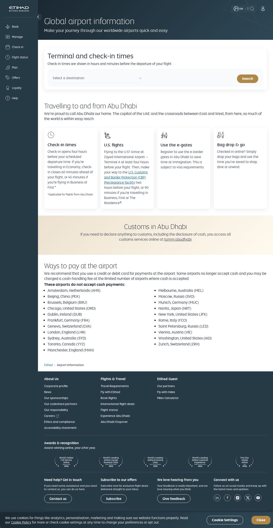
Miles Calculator (168, 398)
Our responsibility (56, 410)
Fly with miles (166, 392)
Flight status (109, 410)
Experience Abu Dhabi (115, 416)
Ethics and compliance (59, 422)
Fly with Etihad (110, 392)
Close (261, 520)
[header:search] (252, 8)
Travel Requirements (115, 386)
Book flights (109, 398)
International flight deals (118, 404)
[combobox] (97, 78)
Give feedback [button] (174, 499)
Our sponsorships (56, 398)
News (47, 392)
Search (247, 78)
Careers (49, 416)
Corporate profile (56, 386)
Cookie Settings (225, 520)
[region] (136, 520)
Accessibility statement (60, 428)
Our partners (166, 386)
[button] (38, 17)
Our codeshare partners (60, 404)
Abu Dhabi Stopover (114, 422)
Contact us (58, 499)
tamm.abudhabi (178, 239)
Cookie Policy (21, 522)
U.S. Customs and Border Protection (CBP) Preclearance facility (126, 177)
